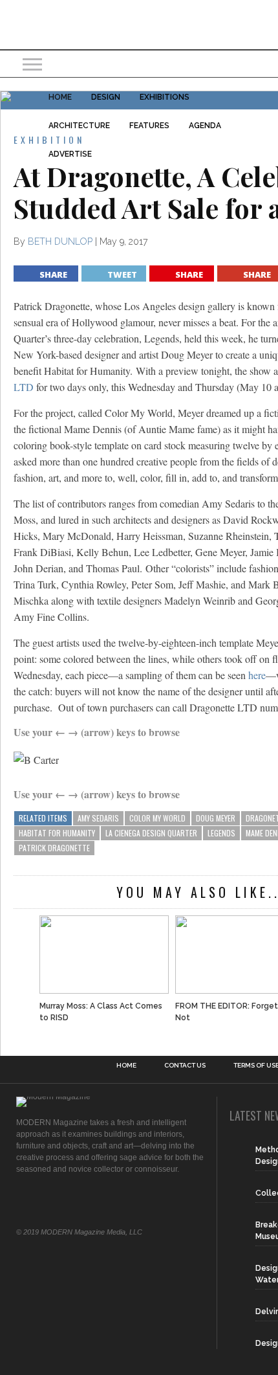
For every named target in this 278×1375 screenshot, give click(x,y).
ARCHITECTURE (79, 125)
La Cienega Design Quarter (151, 832)
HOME (60, 97)
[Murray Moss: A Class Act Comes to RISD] (104, 953)
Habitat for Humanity (57, 832)
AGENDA (205, 125)
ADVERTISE (70, 154)
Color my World (157, 817)
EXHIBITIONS (164, 97)
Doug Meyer (215, 817)
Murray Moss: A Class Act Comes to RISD (100, 1011)
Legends (221, 832)
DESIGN (105, 97)
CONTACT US (185, 1065)
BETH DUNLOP (60, 241)
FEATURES (149, 125)
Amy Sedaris (98, 817)
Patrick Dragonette (54, 847)
